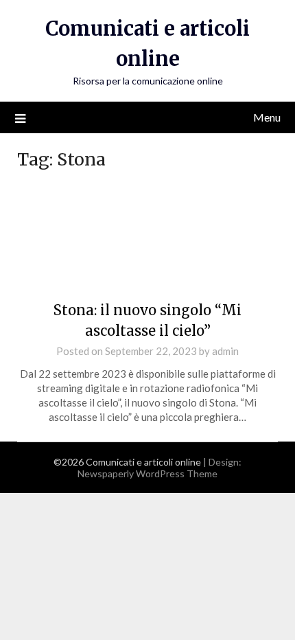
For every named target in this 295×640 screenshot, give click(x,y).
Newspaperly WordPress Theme (147, 473)
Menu (267, 117)
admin (225, 351)
